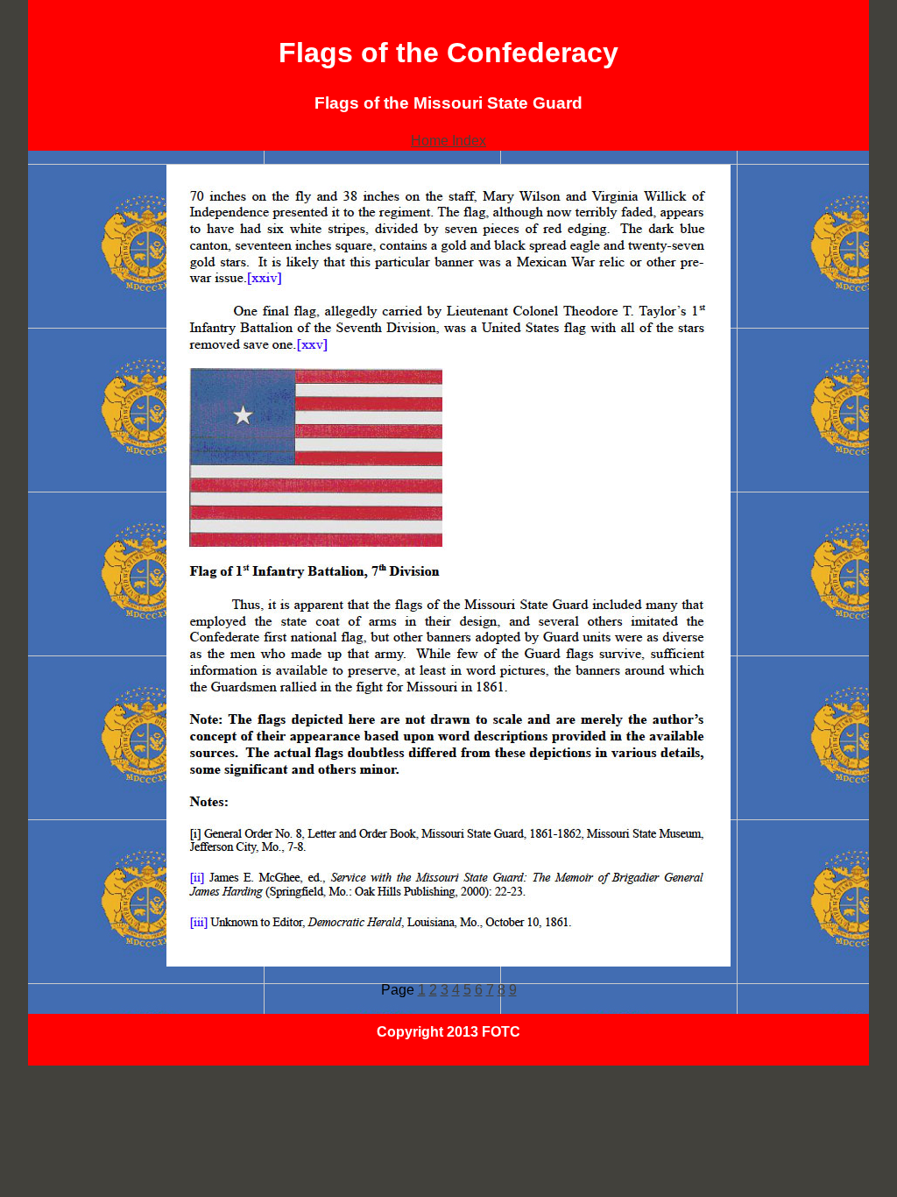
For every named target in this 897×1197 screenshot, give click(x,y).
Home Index (448, 140)
